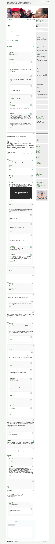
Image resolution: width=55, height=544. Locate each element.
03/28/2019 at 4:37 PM (12, 62)
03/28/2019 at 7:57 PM (11, 467)
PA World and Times (38, 156)
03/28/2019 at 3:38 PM (11, 161)
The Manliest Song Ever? (10, 19)
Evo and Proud (37, 151)
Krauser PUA (37, 138)
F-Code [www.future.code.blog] (11, 45)
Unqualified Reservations (39, 163)
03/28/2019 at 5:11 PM (12, 379)
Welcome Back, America (38, 21)
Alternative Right (38, 146)
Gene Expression (38, 152)
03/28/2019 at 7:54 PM (11, 433)
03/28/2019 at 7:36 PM (9, 490)
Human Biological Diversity (39, 174)
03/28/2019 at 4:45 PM (11, 284)
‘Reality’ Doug (10, 182)
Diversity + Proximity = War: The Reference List (14, 3)
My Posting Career (38, 155)
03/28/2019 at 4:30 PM (11, 204)
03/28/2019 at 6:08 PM (12, 247)
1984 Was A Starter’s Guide (39, 187)
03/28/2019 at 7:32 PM (12, 105)
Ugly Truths (16, 40)
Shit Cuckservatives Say (27, 3)
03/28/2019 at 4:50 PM (11, 324)
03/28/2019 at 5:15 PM (12, 235)
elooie (8, 448)
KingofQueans (10, 160)
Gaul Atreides (38, 33)
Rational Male (37, 139)
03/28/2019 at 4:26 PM (11, 53)
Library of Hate (37, 175)
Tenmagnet (37, 141)
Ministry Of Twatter (42, 122)
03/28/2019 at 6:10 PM (11, 458)
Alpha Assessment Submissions (15, 1)
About (8, 1)
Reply (8, 51)
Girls (14, 40)
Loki (8, 25)
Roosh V (37, 140)
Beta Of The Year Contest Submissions (28, 1)
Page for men (37, 157)
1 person (13, 200)
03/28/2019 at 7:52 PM (11, 503)
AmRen (37, 147)
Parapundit (37, 158)
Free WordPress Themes (45, 541)
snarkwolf (8, 489)
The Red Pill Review (38, 162)
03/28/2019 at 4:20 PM (11, 176)
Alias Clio (37, 170)
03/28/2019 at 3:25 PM (9, 46)
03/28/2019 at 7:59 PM (12, 408)
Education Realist (38, 150)
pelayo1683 (11, 407)
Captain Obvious (11, 52)
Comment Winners (11, 40)
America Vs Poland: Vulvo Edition (42, 123)
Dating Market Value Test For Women (24, 2)
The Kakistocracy (38, 161)
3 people (14, 81)
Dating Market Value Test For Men (12, 2)
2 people (13, 59)
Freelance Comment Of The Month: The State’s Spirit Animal (18, 22)
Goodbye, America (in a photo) (39, 20)
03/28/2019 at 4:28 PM (11, 183)
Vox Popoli (37, 164)
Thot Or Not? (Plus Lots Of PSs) (30, 19)
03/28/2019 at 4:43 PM (11, 352)
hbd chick (37, 173)
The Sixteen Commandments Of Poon (40, 118)
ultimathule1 (11, 104)
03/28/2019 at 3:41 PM (11, 169)
